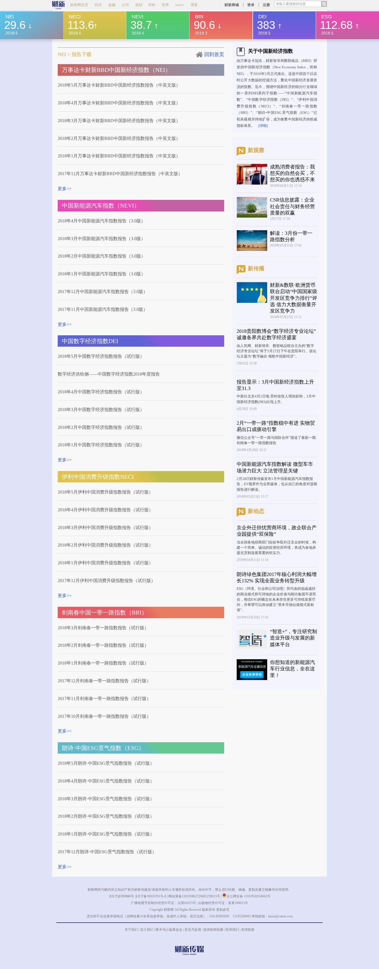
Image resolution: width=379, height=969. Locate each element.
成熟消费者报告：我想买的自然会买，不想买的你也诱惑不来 (292, 173)
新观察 (256, 150)
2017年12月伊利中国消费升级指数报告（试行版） (106, 580)
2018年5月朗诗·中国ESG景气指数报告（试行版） (106, 763)
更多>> (65, 188)
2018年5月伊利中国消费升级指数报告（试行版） (105, 492)
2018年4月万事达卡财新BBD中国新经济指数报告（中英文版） (119, 102)
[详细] (263, 126)
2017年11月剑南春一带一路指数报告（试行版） (104, 698)
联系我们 (232, 930)
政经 (139, 5)
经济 (98, 5)
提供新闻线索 (213, 930)
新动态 (256, 511)
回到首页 (214, 54)
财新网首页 (79, 5)
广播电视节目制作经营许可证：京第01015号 (163, 903)
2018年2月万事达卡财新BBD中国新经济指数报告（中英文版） (119, 138)
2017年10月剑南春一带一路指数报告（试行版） (104, 716)
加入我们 (146, 930)
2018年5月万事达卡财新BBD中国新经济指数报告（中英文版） (119, 85)
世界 (165, 5)
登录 (250, 5)
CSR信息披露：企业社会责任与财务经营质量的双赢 (292, 206)
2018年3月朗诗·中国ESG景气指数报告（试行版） (106, 798)
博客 (194, 5)
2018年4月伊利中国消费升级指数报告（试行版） (105, 509)
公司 (125, 5)
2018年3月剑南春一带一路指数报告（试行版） (103, 627)
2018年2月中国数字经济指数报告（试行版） (101, 427)
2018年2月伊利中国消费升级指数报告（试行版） (105, 545)
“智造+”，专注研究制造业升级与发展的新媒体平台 (293, 638)
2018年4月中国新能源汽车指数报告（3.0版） (101, 220)
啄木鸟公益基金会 (169, 930)
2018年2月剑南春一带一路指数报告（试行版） (103, 645)
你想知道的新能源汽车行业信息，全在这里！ (292, 669)
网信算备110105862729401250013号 (194, 896)
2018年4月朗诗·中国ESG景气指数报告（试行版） (106, 781)
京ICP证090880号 (121, 896)
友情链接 (247, 930)
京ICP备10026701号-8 (151, 896)
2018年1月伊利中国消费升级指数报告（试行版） (105, 562)
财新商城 (231, 5)
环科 (151, 5)
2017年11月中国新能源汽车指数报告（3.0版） (103, 309)
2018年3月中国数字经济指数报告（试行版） (101, 409)
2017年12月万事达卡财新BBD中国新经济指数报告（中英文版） (120, 173)
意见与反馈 (193, 930)
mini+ (179, 5)
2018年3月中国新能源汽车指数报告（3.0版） (101, 238)
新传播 (256, 268)
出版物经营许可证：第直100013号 (223, 903)
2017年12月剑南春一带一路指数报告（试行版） (104, 680)
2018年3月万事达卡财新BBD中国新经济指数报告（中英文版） (119, 120)
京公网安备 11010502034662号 (248, 896)
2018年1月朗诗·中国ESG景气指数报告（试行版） (106, 834)
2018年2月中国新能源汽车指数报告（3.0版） (101, 256)
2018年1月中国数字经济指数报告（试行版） (101, 444)
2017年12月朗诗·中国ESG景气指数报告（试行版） (107, 851)
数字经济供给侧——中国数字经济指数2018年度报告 (109, 374)
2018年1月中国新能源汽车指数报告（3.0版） (101, 273)
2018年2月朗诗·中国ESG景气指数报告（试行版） (106, 816)
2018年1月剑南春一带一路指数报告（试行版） (103, 663)
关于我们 (131, 930)
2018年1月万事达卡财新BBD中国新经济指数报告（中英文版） (119, 155)
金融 (111, 5)
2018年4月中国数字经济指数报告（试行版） (101, 391)
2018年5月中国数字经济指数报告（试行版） (101, 356)
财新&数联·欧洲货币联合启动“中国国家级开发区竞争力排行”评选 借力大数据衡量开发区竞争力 (293, 298)
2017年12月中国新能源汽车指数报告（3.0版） (103, 291)
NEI (62, 54)
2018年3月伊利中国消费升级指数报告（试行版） (105, 527)
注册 (266, 5)
